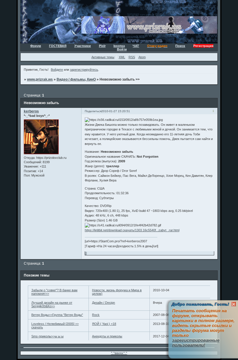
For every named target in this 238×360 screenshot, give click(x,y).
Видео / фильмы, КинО (76, 79)
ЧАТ (136, 46)
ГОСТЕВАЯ (57, 46)
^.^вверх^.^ (119, 353)
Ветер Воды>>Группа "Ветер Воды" (57, 315)
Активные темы (102, 57)
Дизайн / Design (103, 302)
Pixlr (102, 46)
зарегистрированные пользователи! (195, 343)
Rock (96, 315)
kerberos (31, 111)
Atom (142, 57)
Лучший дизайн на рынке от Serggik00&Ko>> (51, 304)
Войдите (57, 69)
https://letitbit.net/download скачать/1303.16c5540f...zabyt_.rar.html (132, 230)
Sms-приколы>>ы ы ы (47, 336)
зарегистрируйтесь (84, 69)
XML (122, 57)
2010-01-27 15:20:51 (115, 111)
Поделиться (93, 111)
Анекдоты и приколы (107, 336)
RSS (132, 57)
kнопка (119, 46)
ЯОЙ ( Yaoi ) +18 (104, 324)
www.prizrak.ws (40, 79)
